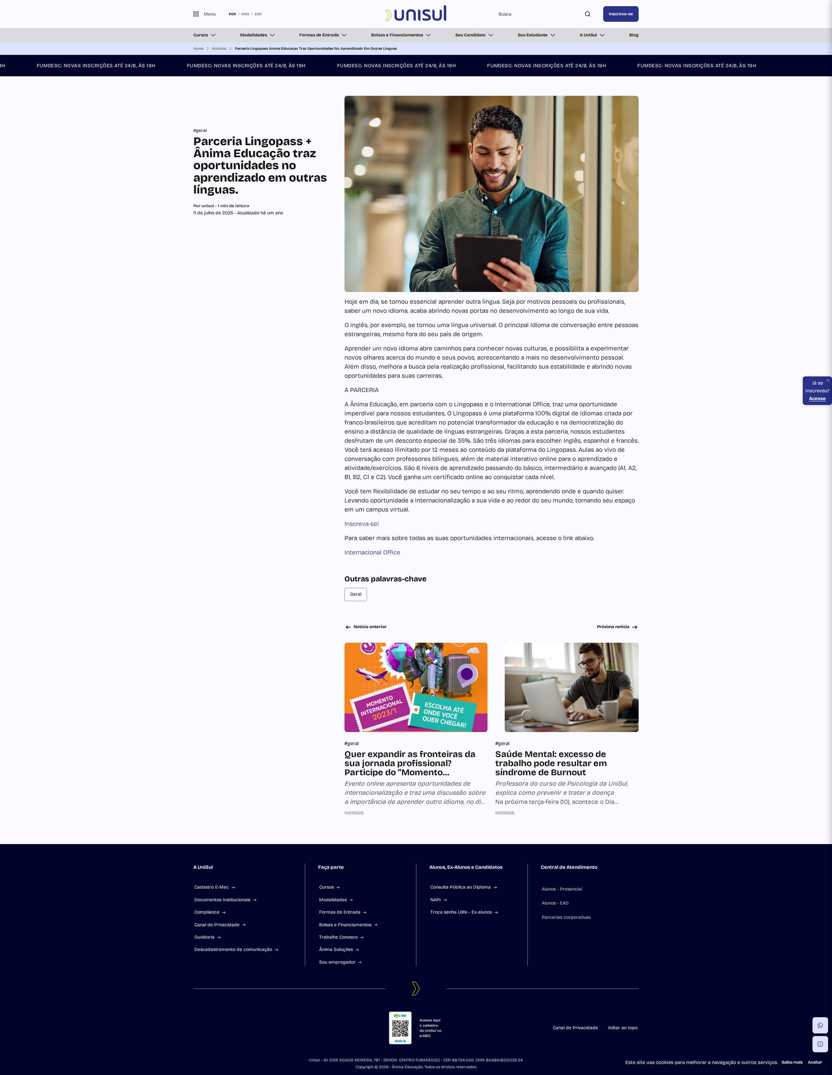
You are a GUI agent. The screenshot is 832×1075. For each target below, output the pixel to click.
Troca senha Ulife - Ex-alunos (461, 912)
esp (258, 14)
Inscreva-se (621, 14)
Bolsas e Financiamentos (397, 35)
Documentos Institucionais (222, 900)
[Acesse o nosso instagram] (211, 1028)
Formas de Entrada (319, 35)
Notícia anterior (370, 626)
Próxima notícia (613, 626)
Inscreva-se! (361, 523)
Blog (634, 35)
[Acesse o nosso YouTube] (242, 1028)
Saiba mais (792, 1062)
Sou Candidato (470, 35)
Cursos (200, 35)
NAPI (435, 900)
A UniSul (588, 35)
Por (221, 206)
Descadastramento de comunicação (233, 949)
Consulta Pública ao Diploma (460, 887)
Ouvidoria (204, 937)
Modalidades (253, 35)
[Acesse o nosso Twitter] (227, 1028)
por (232, 14)
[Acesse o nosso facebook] (196, 1028)
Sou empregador (337, 962)
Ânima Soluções (336, 949)
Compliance (206, 912)
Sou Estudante (533, 35)
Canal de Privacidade (217, 925)
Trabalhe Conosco (338, 937)
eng (245, 14)
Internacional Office (372, 552)
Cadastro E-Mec (211, 887)
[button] (820, 1025)
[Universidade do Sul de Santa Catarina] (416, 14)
